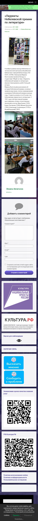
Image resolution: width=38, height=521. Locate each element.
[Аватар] (19, 181)
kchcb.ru (8, 192)
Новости (7, 31)
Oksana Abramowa (26, 29)
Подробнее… (19, 519)
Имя (6, 243)
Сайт (6, 256)
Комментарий (10, 224)
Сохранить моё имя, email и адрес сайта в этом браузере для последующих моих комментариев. (20, 267)
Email (7, 250)
